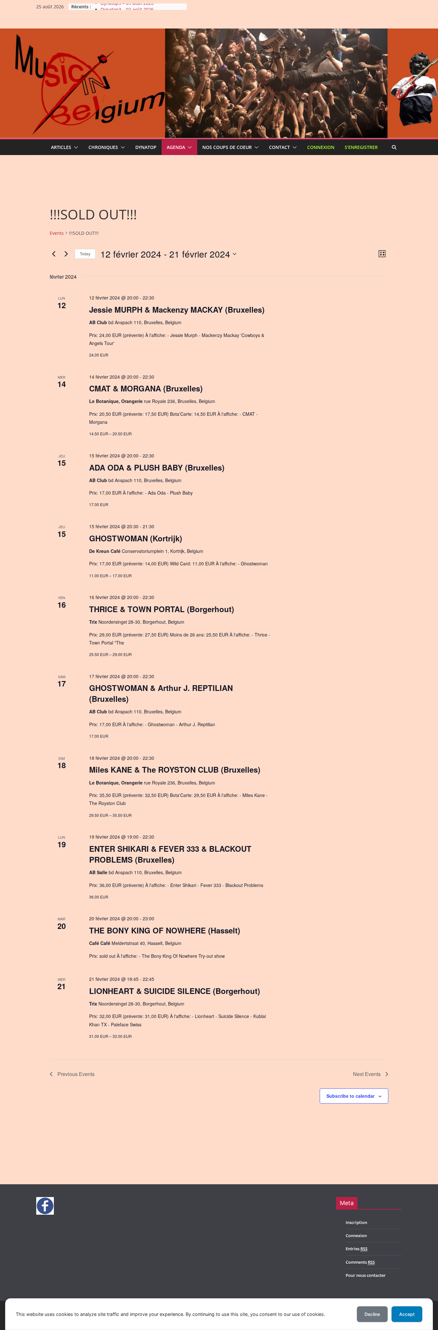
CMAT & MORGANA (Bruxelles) (146, 388)
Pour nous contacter (366, 1275)
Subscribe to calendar (350, 1096)
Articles (61, 147)
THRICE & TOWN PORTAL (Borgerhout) (161, 608)
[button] (74, 147)
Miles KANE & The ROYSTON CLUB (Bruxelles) (174, 769)
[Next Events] (66, 254)
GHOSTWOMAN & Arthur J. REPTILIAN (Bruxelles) (161, 693)
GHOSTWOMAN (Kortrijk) (135, 538)
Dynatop (145, 147)
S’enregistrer (361, 147)
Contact (279, 147)
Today (85, 253)
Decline (372, 1314)
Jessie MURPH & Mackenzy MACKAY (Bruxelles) (177, 309)
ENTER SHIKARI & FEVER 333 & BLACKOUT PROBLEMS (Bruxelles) (170, 854)
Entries (356, 1249)
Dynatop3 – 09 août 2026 (127, 7)
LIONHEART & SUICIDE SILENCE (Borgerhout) (174, 990)
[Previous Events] (53, 254)
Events (57, 233)
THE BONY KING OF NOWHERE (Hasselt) (164, 930)
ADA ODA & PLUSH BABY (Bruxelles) (156, 467)
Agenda (176, 147)
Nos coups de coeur (227, 147)
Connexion (320, 147)
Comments (360, 1262)
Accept (407, 1314)
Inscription (356, 1222)
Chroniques (103, 147)
